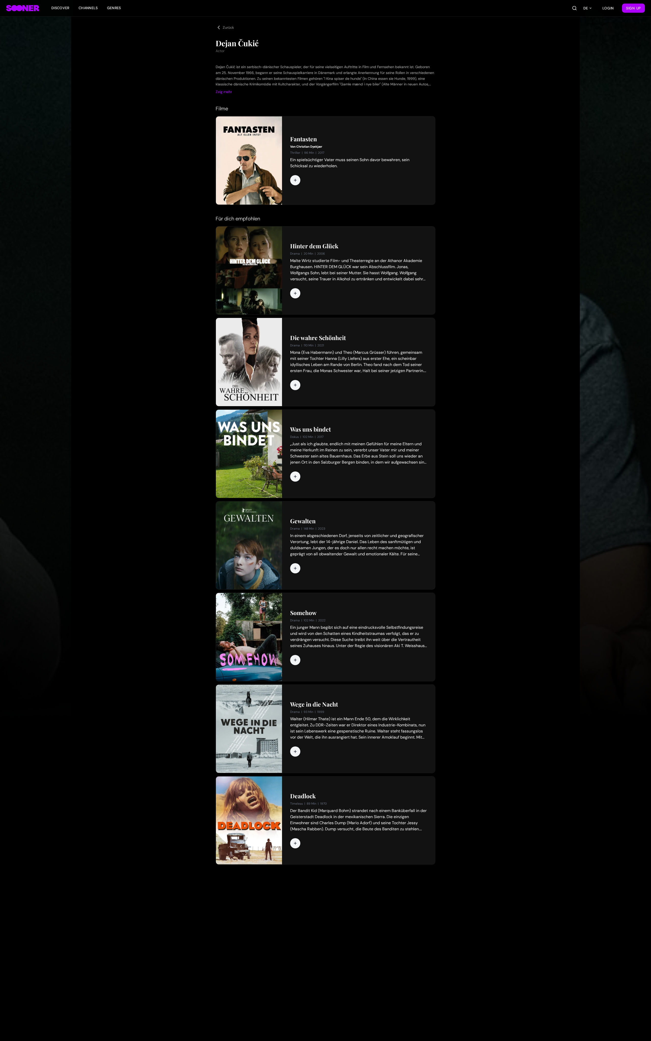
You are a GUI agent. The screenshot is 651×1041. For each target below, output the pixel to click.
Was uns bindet (310, 429)
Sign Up (633, 8)
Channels (88, 8)
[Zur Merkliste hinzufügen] (295, 180)
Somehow (303, 612)
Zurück (228, 27)
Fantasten (303, 139)
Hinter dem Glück (314, 246)
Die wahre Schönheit (318, 337)
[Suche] (574, 8)
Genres (114, 8)
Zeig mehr (224, 91)
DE (585, 8)
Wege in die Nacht (314, 704)
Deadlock (303, 796)
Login (608, 8)
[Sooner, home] (22, 8)
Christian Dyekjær (309, 147)
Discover (60, 8)
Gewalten (303, 521)
